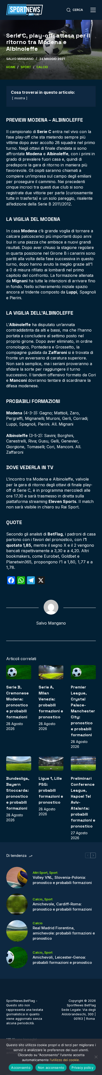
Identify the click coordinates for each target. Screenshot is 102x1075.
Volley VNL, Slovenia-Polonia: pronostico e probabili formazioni (62, 880)
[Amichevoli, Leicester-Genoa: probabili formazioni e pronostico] (17, 957)
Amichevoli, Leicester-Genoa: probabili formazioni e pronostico (62, 960)
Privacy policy (82, 1068)
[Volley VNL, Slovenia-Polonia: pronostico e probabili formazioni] (17, 877)
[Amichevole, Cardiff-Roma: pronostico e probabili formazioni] (17, 904)
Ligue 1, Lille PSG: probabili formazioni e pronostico (51, 790)
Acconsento (20, 1068)
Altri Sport (40, 873)
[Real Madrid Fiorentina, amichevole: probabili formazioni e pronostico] (17, 931)
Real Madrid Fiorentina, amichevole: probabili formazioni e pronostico (64, 933)
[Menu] (93, 10)
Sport (53, 873)
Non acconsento (51, 1068)
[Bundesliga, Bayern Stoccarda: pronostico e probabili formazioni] (18, 763)
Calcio (38, 899)
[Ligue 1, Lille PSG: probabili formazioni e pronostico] (51, 763)
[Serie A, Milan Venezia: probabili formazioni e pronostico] (51, 672)
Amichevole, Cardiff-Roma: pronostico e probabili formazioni (62, 907)
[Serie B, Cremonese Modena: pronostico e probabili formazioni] (18, 672)
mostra (19, 98)
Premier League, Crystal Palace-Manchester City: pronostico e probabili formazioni (83, 710)
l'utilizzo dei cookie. (65, 1060)
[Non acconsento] (95, 1056)
